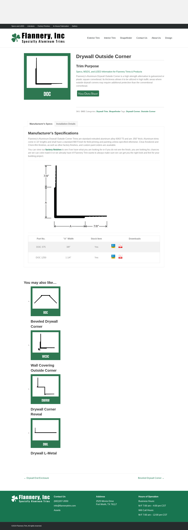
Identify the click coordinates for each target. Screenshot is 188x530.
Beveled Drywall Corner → (151, 478)
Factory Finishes (44, 26)
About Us (156, 38)
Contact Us (141, 38)
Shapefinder (126, 38)
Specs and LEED (17, 26)
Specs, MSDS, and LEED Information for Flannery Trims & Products (109, 72)
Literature (31, 26)
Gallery (74, 26)
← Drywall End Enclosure (36, 478)
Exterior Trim (93, 38)
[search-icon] (175, 38)
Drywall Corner (133, 111)
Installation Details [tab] (65, 124)
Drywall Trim (102, 111)
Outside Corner (148, 111)
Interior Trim (110, 38)
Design (168, 38)
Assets (57, 510)
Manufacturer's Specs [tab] (41, 124)
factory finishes (53, 149)
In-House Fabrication (61, 26)
